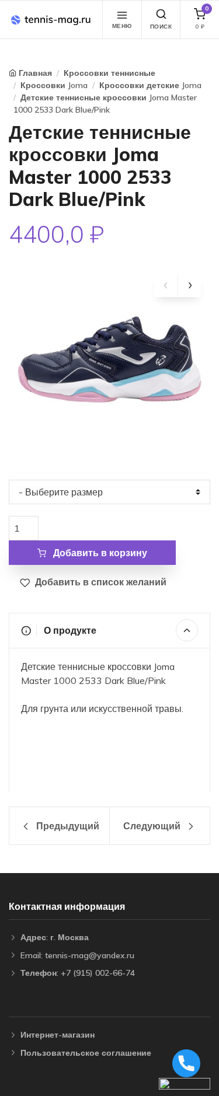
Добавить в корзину (99, 553)
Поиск (161, 26)
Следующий (153, 826)
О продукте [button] (68, 630)
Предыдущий (66, 826)
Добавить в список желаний (99, 582)
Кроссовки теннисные (109, 73)
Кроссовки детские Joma (150, 85)
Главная (35, 73)
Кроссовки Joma (54, 85)
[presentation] (166, 285)
